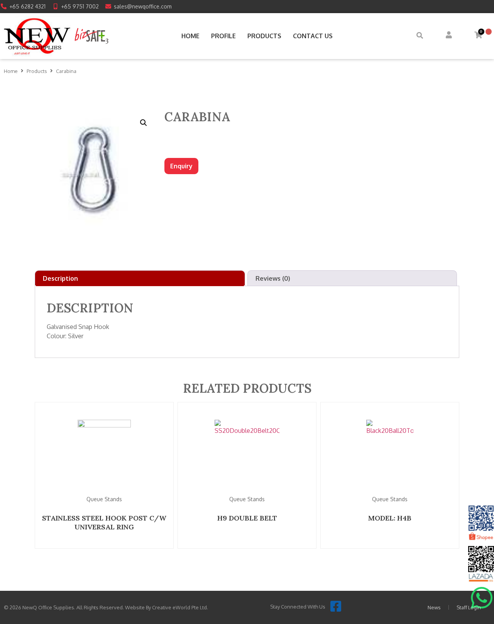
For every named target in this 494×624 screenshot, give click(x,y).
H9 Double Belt (247, 518)
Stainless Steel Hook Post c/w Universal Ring (104, 522)
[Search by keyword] (419, 36)
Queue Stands (104, 499)
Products (37, 71)
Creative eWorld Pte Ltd (179, 607)
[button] (144, 123)
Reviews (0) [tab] (272, 278)
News (434, 607)
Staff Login (469, 607)
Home (11, 71)
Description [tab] (60, 278)
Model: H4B (389, 518)
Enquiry (181, 166)
